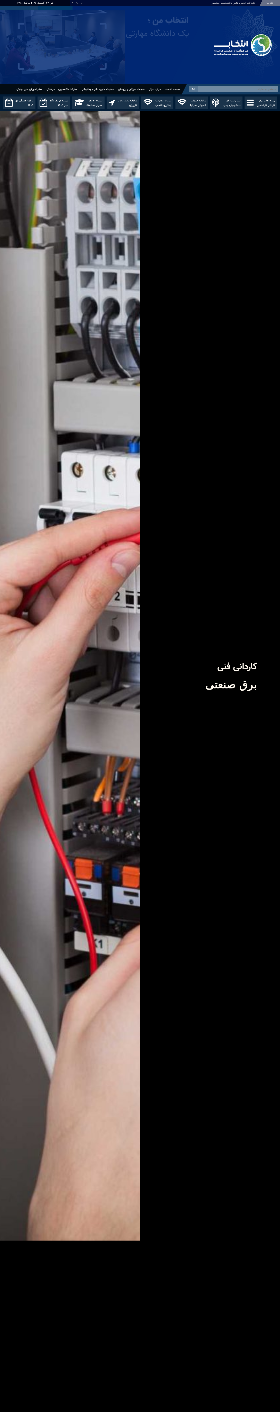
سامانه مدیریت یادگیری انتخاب (163, 103)
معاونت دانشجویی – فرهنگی (62, 89)
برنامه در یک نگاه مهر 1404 (59, 103)
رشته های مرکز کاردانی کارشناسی (266, 103)
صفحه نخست (172, 89)
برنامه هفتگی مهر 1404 (23, 103)
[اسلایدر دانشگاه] (105, 52)
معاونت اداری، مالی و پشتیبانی (98, 89)
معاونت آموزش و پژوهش (131, 89)
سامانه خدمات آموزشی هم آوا (198, 103)
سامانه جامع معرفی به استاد (94, 103)
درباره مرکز (155, 89)
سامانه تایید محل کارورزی (127, 103)
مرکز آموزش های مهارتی (29, 89)
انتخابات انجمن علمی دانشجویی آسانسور (233, 3)
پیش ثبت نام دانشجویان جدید (231, 103)
